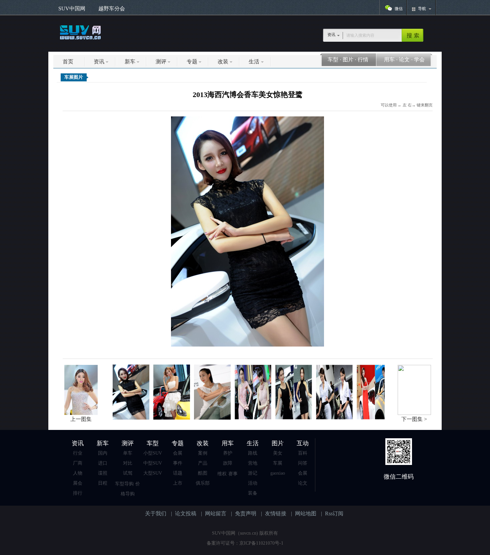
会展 (177, 453)
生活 (254, 61)
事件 (177, 463)
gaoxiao (277, 473)
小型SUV (152, 453)
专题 (192, 61)
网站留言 (215, 513)
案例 (202, 453)
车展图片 (73, 77)
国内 (102, 453)
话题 (177, 473)
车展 (277, 463)
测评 (161, 61)
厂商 (77, 463)
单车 (127, 453)
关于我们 (155, 513)
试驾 (127, 473)
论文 (404, 59)
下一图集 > (414, 419)
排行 (77, 493)
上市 (177, 483)
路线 (252, 453)
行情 (363, 59)
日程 (102, 483)
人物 (77, 473)
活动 (252, 483)
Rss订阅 (334, 513)
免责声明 (245, 513)
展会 (77, 483)
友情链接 (275, 513)
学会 (419, 59)
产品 (202, 463)
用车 (389, 59)
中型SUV (152, 463)
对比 (127, 463)
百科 (302, 453)
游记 (252, 473)
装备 (252, 493)
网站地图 (305, 513)
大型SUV (152, 473)
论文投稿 (185, 513)
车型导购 (124, 483)
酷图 (202, 473)
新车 (130, 61)
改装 (223, 61)
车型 (333, 59)
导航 (422, 8)
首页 (68, 61)
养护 (227, 453)
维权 (222, 473)
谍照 (102, 473)
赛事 (233, 473)
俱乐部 (203, 483)
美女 (277, 453)
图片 (348, 59)
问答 (302, 463)
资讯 (99, 61)
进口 (102, 463)
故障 (227, 463)
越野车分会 (111, 8)
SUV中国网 (71, 8)
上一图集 (81, 419)
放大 (248, 235)
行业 (77, 453)
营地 (252, 463)
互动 (303, 443)
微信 (399, 8)
